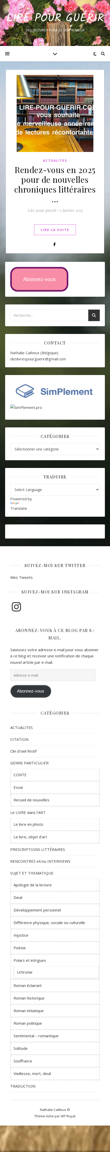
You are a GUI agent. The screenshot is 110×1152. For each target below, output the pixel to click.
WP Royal (68, 1116)
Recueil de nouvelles (31, 799)
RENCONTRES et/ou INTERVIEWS (40, 861)
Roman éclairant (28, 985)
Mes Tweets (21, 577)
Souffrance (23, 1060)
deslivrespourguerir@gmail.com (38, 358)
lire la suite (55, 229)
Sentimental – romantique (36, 1035)
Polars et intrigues (30, 960)
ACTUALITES (55, 160)
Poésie (20, 947)
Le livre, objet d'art (30, 836)
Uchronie (24, 972)
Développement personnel (37, 910)
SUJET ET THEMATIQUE (31, 873)
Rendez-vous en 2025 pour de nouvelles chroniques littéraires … (55, 184)
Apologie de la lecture (33, 884)
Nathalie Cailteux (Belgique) (34, 352)
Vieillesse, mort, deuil (32, 1073)
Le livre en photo (28, 824)
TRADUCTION (22, 1086)
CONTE (20, 774)
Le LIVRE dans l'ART (28, 812)
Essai (18, 787)
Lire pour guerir (42, 210)
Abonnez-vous (39, 279)
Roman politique (28, 1023)
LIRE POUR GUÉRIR (55, 18)
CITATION (19, 739)
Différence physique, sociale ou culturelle (49, 922)
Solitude (21, 1048)
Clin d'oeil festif (23, 751)
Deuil (18, 897)
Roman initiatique (29, 1010)
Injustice (21, 935)
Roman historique (29, 998)
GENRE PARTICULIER (29, 762)
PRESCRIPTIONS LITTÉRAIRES (37, 849)
